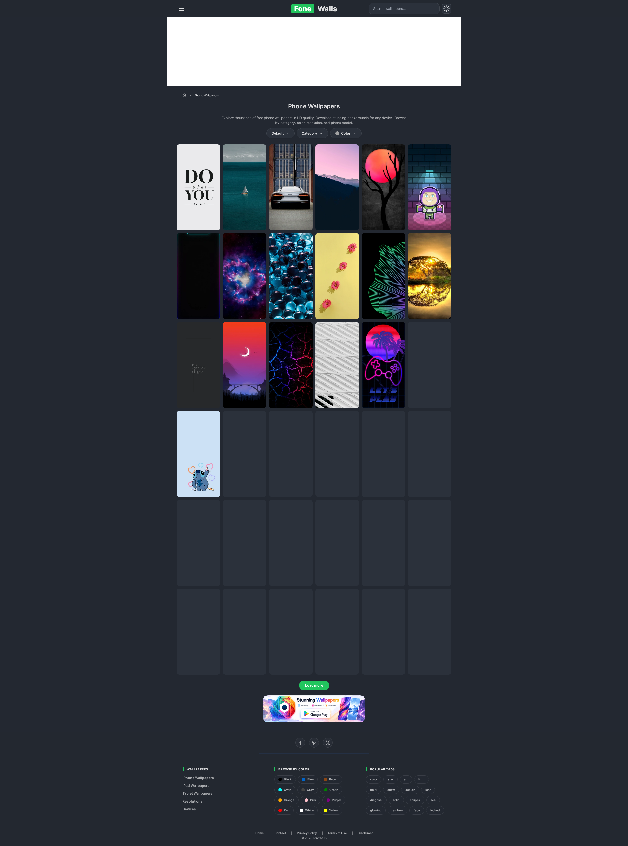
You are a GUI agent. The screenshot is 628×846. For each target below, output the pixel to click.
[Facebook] (300, 743)
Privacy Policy (307, 833)
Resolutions (193, 801)
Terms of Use (337, 833)
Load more (314, 685)
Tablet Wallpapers (197, 793)
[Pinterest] (314, 743)
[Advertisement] (314, 51)
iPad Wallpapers (196, 785)
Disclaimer (365, 833)
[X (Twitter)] (328, 743)
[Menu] (181, 9)
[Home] (184, 95)
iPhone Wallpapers (198, 778)
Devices (189, 809)
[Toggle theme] (446, 9)
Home (259, 833)
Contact (280, 833)
